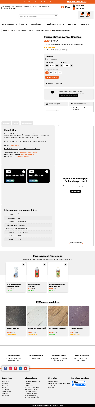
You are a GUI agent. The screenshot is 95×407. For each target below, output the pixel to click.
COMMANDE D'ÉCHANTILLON (76, 2)
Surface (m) (64, 62)
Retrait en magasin (30, 395)
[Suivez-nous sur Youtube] (25, 368)
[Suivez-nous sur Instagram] (10, 368)
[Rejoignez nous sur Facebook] (5, 368)
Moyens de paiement (31, 391)
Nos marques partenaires (32, 389)
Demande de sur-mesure (10, 8)
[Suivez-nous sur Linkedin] (20, 368)
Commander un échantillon (69, 96)
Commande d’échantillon (32, 397)
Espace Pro (4, 383)
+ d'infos (15, 123)
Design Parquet (14, 145)
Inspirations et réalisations (32, 381)
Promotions (5, 395)
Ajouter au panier (52, 77)
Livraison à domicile (31, 393)
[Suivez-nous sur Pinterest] (15, 368)
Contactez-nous (44, 6)
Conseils (34, 6)
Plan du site (51, 387)
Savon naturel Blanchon (27, 154)
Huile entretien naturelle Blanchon (28, 152)
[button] (39, 42)
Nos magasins (5, 6)
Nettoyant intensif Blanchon (21, 156)
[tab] (6, 123)
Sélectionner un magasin (52, 110)
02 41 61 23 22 (75, 191)
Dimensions (49, 56)
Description (6, 123)
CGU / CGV (51, 385)
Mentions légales (53, 381)
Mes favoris (4, 385)
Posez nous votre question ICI (76, 243)
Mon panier (4, 387)
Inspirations (27, 6)
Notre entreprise (17, 6)
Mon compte (5, 381)
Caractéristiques (26, 123)
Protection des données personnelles (59, 383)
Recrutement (5, 393)
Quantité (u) (49, 62)
